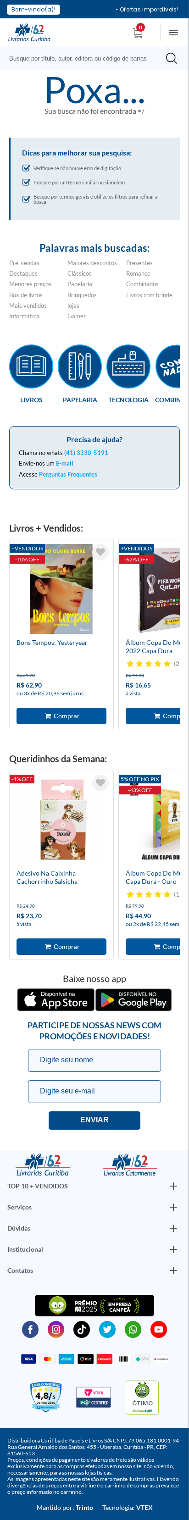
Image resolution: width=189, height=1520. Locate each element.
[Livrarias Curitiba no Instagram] (56, 1328)
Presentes (139, 262)
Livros (31, 399)
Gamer (76, 316)
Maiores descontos (92, 262)
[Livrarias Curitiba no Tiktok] (81, 1328)
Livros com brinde (149, 295)
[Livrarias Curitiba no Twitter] (107, 1328)
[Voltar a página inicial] (29, 31)
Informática (24, 316)
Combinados (142, 284)
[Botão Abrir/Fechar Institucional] (173, 1186)
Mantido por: (65, 1507)
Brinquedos (82, 295)
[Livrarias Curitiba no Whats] (133, 1328)
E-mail (64, 463)
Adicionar (61, 716)
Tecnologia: (127, 1507)
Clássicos (79, 273)
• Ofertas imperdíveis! (147, 9)
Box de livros (26, 295)
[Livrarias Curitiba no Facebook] (30, 1328)
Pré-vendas (24, 262)
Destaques (23, 273)
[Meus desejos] (100, 552)
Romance (138, 273)
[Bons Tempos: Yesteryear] (61, 590)
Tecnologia (128, 399)
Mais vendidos (28, 305)
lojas (73, 305)
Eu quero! (94, 1120)
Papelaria (79, 284)
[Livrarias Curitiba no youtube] (158, 1328)
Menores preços (30, 284)
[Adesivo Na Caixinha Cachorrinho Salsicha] (61, 821)
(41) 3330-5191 (86, 452)
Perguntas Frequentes (68, 474)
